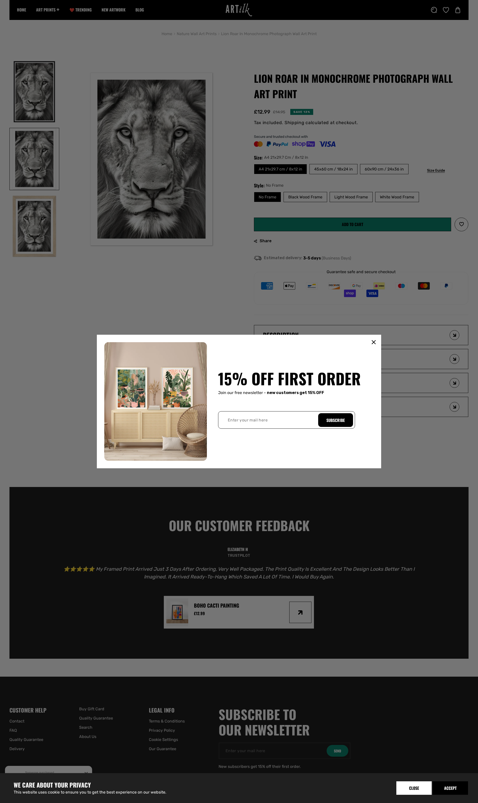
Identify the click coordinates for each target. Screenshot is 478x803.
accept (450, 788)
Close (414, 788)
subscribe (335, 420)
